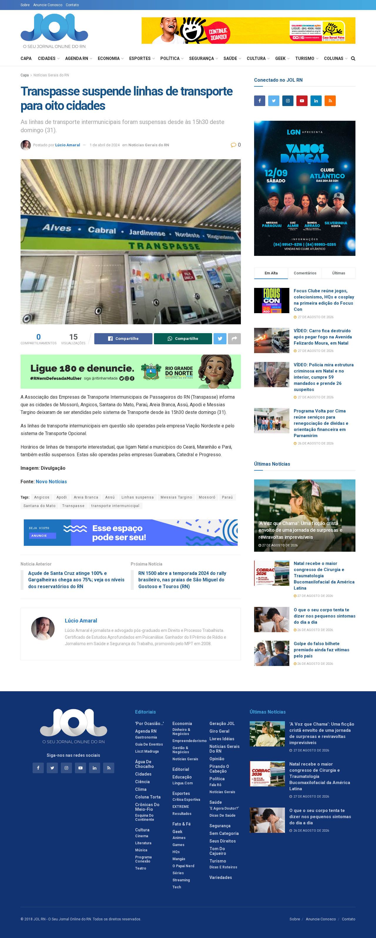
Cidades (47, 58)
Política (169, 58)
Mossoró (207, 497)
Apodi (61, 497)
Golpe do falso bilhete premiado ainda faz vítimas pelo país (321, 650)
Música (141, 850)
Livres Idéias (221, 738)
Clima (141, 789)
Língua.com (182, 783)
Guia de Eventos (149, 744)
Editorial (180, 769)
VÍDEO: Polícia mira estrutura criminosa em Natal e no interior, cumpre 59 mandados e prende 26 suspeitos (324, 377)
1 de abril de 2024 (105, 145)
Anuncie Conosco (47, 5)
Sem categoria (224, 833)
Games (178, 845)
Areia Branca (86, 497)
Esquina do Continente (144, 817)
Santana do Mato (40, 506)
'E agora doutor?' (224, 808)
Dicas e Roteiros (223, 867)
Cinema (141, 836)
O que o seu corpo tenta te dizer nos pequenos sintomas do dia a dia (324, 616)
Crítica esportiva (186, 800)
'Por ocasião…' (149, 723)
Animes (179, 838)
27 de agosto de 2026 (279, 545)
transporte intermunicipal (115, 506)
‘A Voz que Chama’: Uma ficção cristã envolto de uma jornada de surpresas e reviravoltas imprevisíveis (300, 530)
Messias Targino (176, 497)
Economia (109, 58)
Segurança (201, 58)
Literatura (143, 843)
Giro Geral (219, 731)
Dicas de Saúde (222, 815)
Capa (26, 58)
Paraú (227, 497)
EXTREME (180, 807)
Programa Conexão (143, 859)
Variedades (220, 877)
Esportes (140, 58)
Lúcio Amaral (67, 145)
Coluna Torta (148, 797)
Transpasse (73, 506)
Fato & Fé (181, 824)
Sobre (25, 5)
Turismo (304, 58)
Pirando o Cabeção (219, 768)
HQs (176, 852)
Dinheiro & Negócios (181, 732)
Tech (176, 887)
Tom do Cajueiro (217, 851)
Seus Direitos (222, 841)
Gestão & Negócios (180, 750)
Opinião (216, 758)
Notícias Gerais (185, 759)
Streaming (181, 880)
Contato (72, 5)
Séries (178, 873)
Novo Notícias (51, 481)
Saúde (230, 58)
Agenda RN (76, 58)
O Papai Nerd (183, 866)
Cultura (256, 58)
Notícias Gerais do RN (51, 75)
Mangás (178, 859)
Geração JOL (222, 723)
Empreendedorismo (189, 741)
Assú (110, 497)
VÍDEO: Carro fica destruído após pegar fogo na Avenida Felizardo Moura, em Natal (323, 337)
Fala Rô (215, 785)
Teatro (140, 868)
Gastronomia (146, 737)
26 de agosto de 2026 (314, 630)
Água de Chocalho (144, 764)
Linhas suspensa (138, 497)
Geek (280, 58)
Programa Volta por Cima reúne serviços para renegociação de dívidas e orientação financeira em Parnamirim (321, 423)
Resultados (182, 814)
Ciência (142, 781)
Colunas (333, 58)
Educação (182, 777)
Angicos (42, 497)
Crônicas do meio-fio (147, 807)
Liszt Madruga (147, 751)
